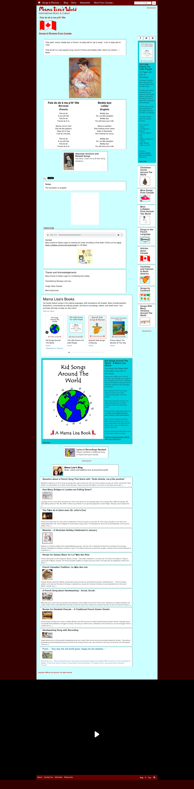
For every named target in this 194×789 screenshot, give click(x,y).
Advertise (58, 777)
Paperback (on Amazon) (54, 348)
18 (98, 352)
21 (103, 352)
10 (84, 352)
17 (96, 352)
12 (88, 352)
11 (86, 352)
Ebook (48, 345)
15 (93, 352)
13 (89, 352)
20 (101, 352)
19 (100, 352)
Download (48, 240)
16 (94, 352)
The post (44, 665)
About (39, 777)
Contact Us (48, 777)
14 (91, 352)
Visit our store (48, 311)
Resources (68, 777)
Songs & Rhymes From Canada (55, 33)
